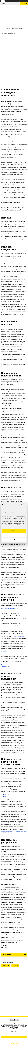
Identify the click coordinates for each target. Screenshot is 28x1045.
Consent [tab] (5, 508)
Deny (14, 539)
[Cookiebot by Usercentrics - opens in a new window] (20, 504)
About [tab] (22, 508)
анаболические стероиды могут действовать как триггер (13, 831)
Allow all (14, 530)
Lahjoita (2, 1)
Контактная (23, 3)
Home (3, 28)
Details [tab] (14, 508)
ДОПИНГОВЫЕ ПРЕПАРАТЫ (17, 28)
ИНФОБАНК (8, 28)
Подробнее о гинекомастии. (17, 636)
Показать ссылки (13, 1043)
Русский (24, 1)
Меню (3, 3)
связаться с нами (14, 1036)
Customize (13, 535)
